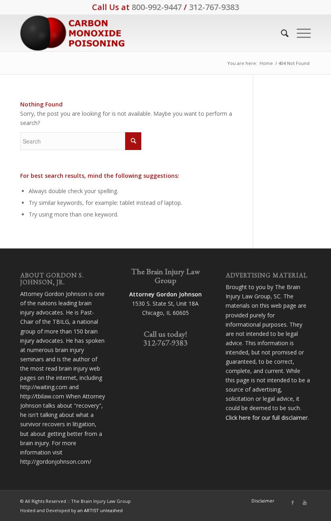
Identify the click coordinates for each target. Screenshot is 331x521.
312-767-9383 (214, 7)
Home (266, 63)
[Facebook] (293, 502)
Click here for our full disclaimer (267, 417)
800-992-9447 (157, 7)
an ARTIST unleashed (100, 510)
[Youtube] (305, 502)
